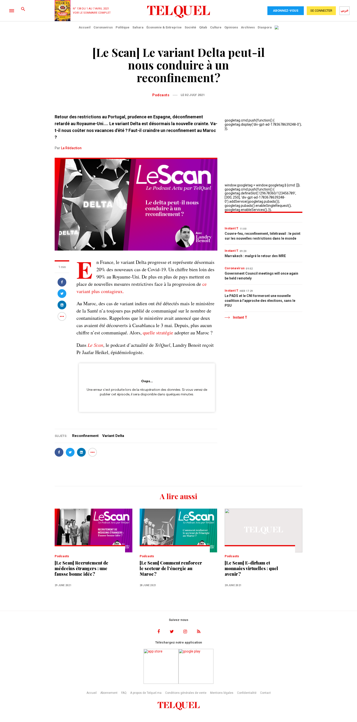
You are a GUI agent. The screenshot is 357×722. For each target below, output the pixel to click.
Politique (122, 27)
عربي (344, 10)
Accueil (85, 27)
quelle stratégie (158, 332)
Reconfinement (85, 436)
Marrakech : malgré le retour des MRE (255, 256)
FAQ (124, 693)
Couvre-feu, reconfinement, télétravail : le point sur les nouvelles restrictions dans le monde (262, 236)
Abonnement (109, 693)
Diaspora (265, 27)
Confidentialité (246, 693)
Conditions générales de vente (185, 693)
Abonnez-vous (285, 10)
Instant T (231, 228)
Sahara (138, 27)
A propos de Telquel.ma (146, 693)
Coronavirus (103, 27)
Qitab (203, 27)
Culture (215, 27)
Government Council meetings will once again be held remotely (261, 275)
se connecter (321, 10)
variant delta (113, 436)
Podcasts (161, 95)
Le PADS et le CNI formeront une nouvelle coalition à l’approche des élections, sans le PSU (260, 300)
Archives (248, 27)
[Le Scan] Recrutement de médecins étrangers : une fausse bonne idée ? (81, 568)
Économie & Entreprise (164, 27)
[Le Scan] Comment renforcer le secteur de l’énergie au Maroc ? (171, 568)
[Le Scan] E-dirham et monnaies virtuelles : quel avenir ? (251, 568)
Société (190, 27)
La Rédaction (71, 148)
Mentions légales (221, 693)
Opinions (231, 27)
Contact (265, 693)
